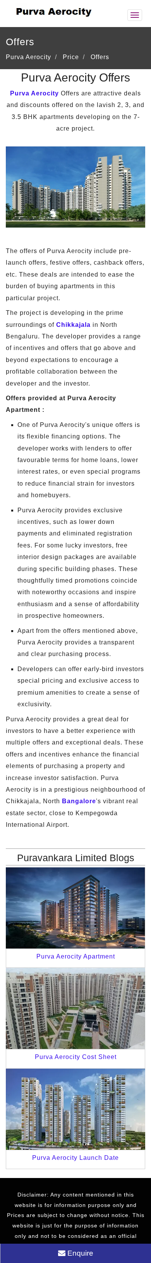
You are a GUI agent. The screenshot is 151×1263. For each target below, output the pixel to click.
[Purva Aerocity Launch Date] (75, 1108)
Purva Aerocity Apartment (75, 956)
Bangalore (79, 801)
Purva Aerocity (34, 93)
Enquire (79, 1253)
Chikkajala (73, 324)
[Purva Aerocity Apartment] (75, 907)
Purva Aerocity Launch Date (75, 1157)
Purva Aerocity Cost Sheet (76, 1057)
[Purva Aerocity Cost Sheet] (75, 1008)
